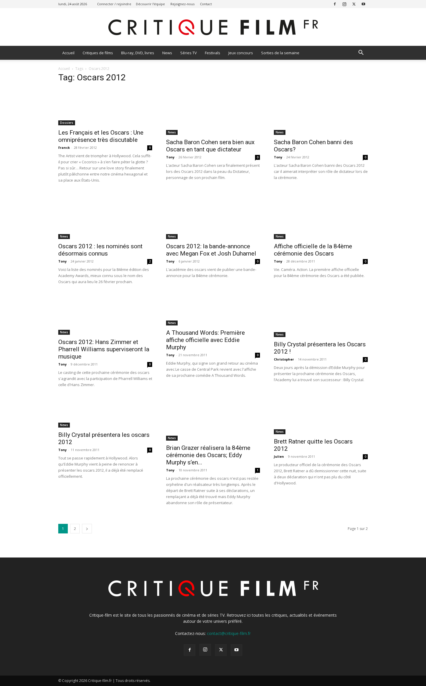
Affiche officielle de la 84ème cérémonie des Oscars (313, 250)
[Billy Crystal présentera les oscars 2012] (105, 412)
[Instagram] (344, 4)
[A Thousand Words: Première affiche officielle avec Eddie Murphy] (213, 309)
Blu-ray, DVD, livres (137, 52)
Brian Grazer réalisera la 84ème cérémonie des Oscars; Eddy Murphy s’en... (208, 455)
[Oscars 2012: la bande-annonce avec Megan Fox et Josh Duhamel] (213, 216)
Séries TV (188, 52)
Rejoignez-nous (182, 4)
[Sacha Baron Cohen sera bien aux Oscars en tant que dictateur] (213, 111)
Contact (206, 4)
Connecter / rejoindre (114, 4)
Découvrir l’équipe (150, 4)
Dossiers (66, 123)
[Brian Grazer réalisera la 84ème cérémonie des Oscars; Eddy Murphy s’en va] (213, 419)
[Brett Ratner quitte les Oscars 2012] (321, 415)
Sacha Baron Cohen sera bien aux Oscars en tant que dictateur (210, 146)
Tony (170, 157)
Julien (279, 456)
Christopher (284, 359)
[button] (361, 53)
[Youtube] (363, 4)
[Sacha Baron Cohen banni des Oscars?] (321, 111)
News (167, 52)
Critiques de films (98, 52)
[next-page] (87, 528)
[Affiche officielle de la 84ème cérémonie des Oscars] (321, 216)
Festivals (212, 52)
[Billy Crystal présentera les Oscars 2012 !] (321, 315)
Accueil (68, 52)
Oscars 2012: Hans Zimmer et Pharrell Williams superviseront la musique (103, 349)
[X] (353, 4)
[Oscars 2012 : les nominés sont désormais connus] (105, 216)
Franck (64, 147)
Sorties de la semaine (280, 52)
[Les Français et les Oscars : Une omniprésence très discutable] (105, 106)
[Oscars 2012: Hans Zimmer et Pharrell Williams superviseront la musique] (105, 314)
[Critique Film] (213, 27)
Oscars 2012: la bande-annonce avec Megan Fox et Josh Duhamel (211, 250)
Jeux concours (240, 52)
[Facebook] (334, 4)
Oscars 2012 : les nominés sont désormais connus (100, 250)
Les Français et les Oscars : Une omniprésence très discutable (100, 136)
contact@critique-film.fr (229, 633)
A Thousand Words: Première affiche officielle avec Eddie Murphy (205, 340)
